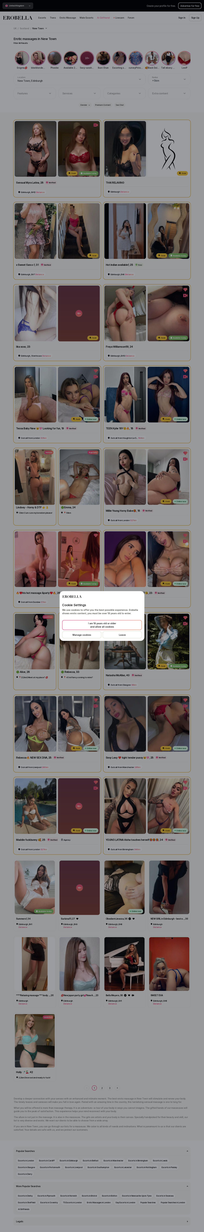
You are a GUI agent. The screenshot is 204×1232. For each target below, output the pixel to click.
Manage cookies (82, 635)
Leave (122, 635)
